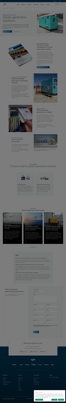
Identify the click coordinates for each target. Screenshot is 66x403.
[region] (49, 396)
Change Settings (39, 399)
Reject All (54, 399)
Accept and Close (61, 399)
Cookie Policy (46, 397)
